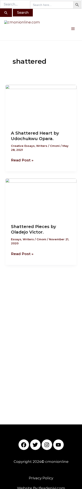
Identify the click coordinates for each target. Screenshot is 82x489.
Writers (41, 145)
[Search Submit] (6, 12)
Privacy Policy (41, 478)
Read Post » (22, 159)
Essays (16, 239)
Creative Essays (23, 145)
